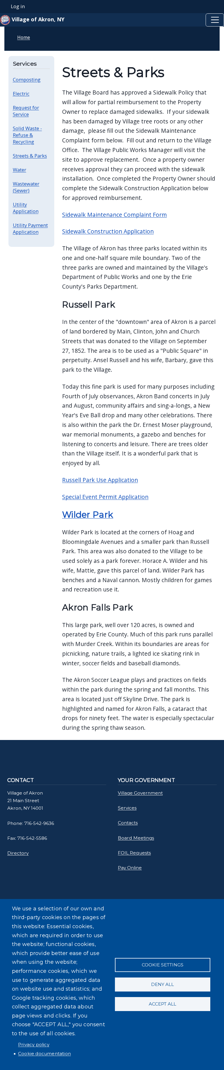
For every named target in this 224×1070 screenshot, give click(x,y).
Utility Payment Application (30, 228)
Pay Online (130, 867)
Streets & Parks (30, 155)
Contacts (128, 822)
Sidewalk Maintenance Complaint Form (114, 215)
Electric (21, 93)
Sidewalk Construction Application (108, 231)
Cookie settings (162, 965)
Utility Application (25, 207)
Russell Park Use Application (100, 480)
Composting (27, 79)
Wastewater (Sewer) (26, 187)
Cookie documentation (44, 1053)
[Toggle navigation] (215, 20)
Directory (18, 853)
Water (19, 169)
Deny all (162, 984)
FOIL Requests (134, 853)
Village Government (140, 793)
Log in (18, 6)
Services (127, 808)
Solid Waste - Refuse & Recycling (27, 135)
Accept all (162, 1004)
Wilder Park (87, 514)
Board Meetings (136, 838)
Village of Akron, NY (37, 19)
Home (23, 37)
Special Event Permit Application (105, 497)
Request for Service (26, 111)
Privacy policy (33, 1044)
